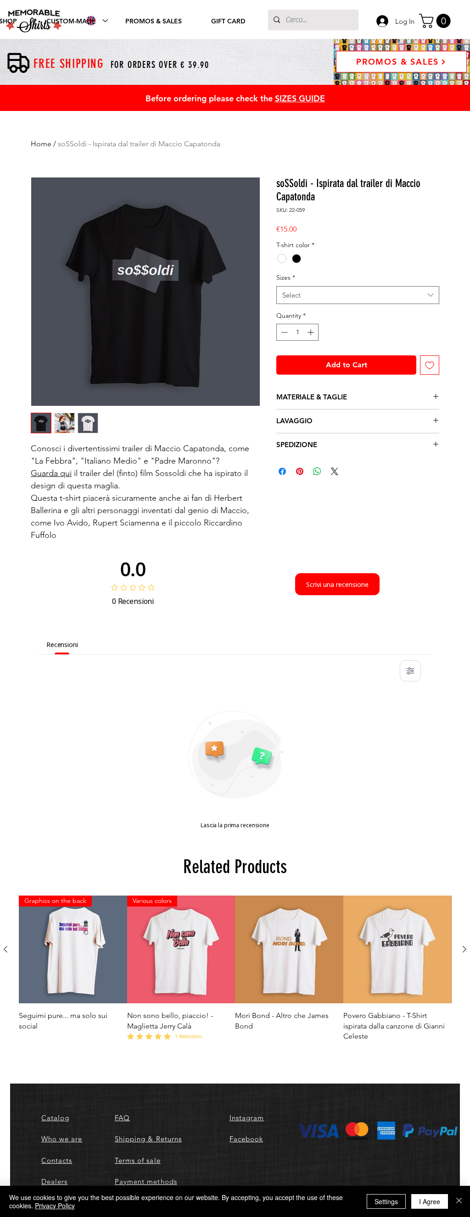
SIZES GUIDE (300, 98)
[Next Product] (464, 949)
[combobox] (357, 295)
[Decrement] (283, 332)
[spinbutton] (297, 332)
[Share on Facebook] (282, 471)
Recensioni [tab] (62, 644)
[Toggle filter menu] (410, 670)
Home (41, 143)
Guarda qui (51, 473)
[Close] (458, 1201)
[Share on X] (334, 471)
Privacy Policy (55, 1205)
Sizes (285, 277)
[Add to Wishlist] (429, 365)
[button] (436, 21)
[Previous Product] (5, 949)
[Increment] (311, 332)
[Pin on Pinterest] (299, 471)
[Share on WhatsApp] (317, 471)
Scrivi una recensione (337, 584)
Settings (386, 1201)
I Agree (429, 1201)
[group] (235, 968)
